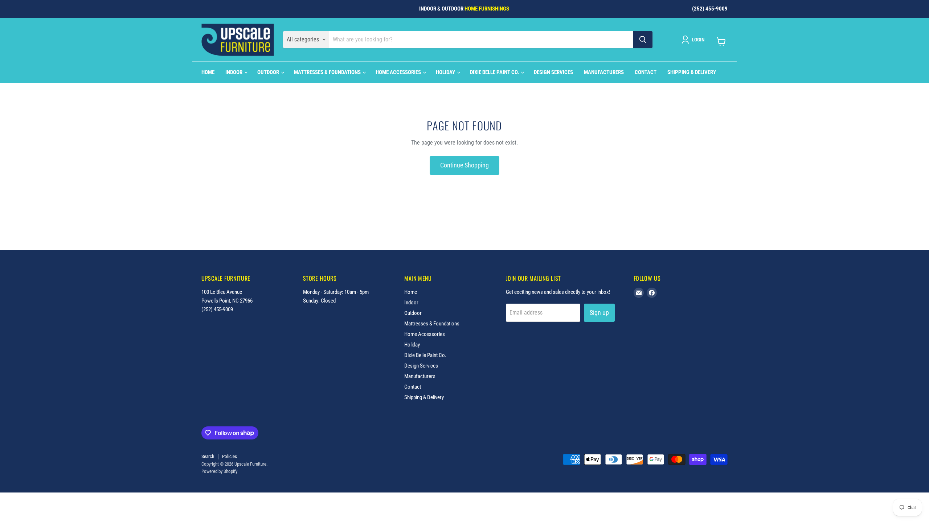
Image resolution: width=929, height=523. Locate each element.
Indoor (234, 72)
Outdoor (268, 72)
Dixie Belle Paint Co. (495, 72)
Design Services (553, 72)
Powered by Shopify (219, 471)
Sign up (599, 312)
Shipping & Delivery (691, 72)
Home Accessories (399, 72)
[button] (695, 39)
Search (207, 456)
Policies (229, 456)
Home (207, 72)
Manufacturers (604, 72)
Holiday (446, 72)
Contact (645, 72)
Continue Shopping (464, 165)
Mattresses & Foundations (328, 72)
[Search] (642, 39)
